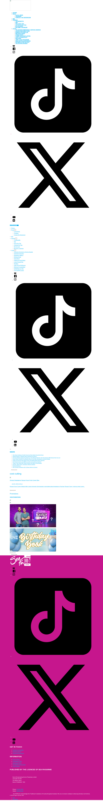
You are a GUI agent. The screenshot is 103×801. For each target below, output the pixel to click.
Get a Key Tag (19, 23)
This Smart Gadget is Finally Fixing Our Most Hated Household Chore (28, 455)
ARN (14, 797)
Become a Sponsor (21, 27)
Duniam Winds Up (17, 465)
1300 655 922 (19, 791)
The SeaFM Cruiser (21, 43)
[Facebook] (14, 49)
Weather (18, 38)
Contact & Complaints (18, 750)
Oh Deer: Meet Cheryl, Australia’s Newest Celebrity (24, 464)
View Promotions (15, 497)
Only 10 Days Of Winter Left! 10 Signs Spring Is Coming (25, 467)
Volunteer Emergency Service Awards (28, 29)
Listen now (13, 225)
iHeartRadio (15, 799)
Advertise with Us (17, 751)
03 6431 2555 (19, 789)
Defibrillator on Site (22, 42)
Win (14, 18)
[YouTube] (14, 218)
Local (15, 28)
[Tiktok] (53, 134)
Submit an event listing (22, 36)
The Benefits (19, 21)
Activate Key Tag (20, 25)
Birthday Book (20, 33)
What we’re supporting (23, 41)
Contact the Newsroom (23, 17)
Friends (15, 20)
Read (14, 14)
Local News (19, 15)
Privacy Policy (16, 759)
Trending (18, 16)
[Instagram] (14, 53)
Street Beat (19, 34)
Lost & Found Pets (21, 37)
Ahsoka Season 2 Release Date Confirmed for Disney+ (25, 456)
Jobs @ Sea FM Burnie (22, 39)
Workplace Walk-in (21, 32)
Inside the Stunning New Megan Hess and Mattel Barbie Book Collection (29, 460)
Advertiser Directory (22, 31)
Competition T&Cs (17, 761)
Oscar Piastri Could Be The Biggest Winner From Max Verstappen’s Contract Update (31, 459)
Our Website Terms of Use (19, 764)
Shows (15, 12)
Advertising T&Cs (17, 763)
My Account (19, 26)
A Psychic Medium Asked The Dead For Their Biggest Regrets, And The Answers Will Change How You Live (36, 457)
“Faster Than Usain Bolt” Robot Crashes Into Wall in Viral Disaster (27, 463)
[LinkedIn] (14, 221)
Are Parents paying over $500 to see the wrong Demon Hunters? (27, 461)
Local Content (16, 766)
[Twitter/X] (53, 214)
